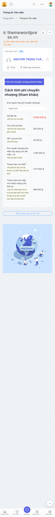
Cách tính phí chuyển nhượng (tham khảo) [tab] (21, 82)
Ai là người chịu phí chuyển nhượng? (23, 103)
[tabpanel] (27, 146)
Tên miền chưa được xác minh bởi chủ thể (20, 43)
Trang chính (8, 18)
